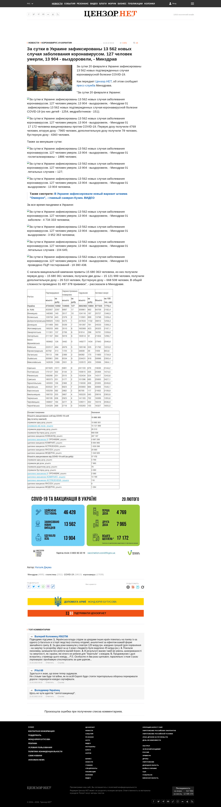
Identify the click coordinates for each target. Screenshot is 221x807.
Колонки (149, 3)
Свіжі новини (35, 756)
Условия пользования (40, 747)
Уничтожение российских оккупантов (159, 730)
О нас (31, 727)
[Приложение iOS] (53, 14)
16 (137, 43)
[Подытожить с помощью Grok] (142, 586)
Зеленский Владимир (152, 749)
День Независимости (152, 740)
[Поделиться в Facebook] (29, 586)
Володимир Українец (47, 690)
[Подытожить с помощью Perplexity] (138, 586)
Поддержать (34, 735)
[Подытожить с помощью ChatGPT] (128, 586)
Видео (94, 3)
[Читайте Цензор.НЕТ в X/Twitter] (158, 801)
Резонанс (83, 3)
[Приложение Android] (48, 14)
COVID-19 (73, 574)
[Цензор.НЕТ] (110, 14)
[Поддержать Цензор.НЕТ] (85, 613)
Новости (57, 3)
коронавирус (93, 574)
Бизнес (122, 3)
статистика (54, 574)
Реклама (32, 743)
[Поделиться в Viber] (48, 586)
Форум (112, 3)
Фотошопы (90, 747)
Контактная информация (41, 731)
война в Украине (150, 768)
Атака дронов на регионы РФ (155, 737)
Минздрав (36, 574)
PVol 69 (39, 670)
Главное (89, 765)
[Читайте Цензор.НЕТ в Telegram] (163, 801)
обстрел (146, 746)
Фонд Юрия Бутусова (39, 739)
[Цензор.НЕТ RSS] (58, 14)
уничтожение (148, 762)
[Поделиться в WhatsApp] (43, 586)
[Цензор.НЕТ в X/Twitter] (33, 14)
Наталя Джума (43, 567)
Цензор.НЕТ (103, 81)
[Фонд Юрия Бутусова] (85, 601)
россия (146, 752)
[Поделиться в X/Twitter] (33, 586)
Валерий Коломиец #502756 (51, 636)
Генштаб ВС (147, 775)
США (144, 772)
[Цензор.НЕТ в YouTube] (43, 14)
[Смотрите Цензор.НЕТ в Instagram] (178, 801)
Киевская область (150, 778)
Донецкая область (151, 765)
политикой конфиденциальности (123, 787)
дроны (145, 759)
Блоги (103, 3)
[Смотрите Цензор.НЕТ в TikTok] (173, 801)
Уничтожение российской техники (158, 734)
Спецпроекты (91, 768)
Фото (87, 740)
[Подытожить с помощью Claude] (133, 586)
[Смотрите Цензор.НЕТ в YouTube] (168, 801)
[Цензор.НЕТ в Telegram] (38, 14)
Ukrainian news (36, 760)
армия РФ (147, 755)
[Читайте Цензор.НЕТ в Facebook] (153, 801)
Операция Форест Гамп (153, 727)
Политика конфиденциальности (45, 752)
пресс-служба (86, 85)
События (69, 3)
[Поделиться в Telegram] (38, 586)
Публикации (135, 3)
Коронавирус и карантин (56, 43)
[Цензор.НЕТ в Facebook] (29, 14)
